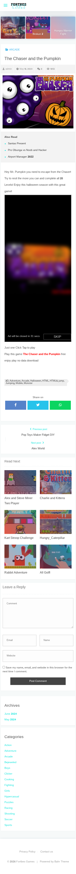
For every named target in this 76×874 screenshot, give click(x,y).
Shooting (9, 814)
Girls (7, 791)
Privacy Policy (27, 852)
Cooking (9, 779)
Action (8, 745)
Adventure (10, 751)
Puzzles (8, 802)
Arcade (14, 50)
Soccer (8, 819)
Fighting (9, 785)
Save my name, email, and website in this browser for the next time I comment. (37, 670)
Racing (8, 808)
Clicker (8, 774)
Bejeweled (10, 762)
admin (9, 69)
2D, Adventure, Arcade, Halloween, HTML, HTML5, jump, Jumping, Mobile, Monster (35, 382)
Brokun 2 (38, 34)
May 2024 (10, 720)
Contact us (46, 852)
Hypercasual (11, 797)
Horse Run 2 (13, 34)
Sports (8, 825)
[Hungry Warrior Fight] (63, 28)
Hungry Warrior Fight (63, 32)
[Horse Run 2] (13, 28)
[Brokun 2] (38, 28)
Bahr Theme (61, 862)
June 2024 (10, 714)
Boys (7, 768)
